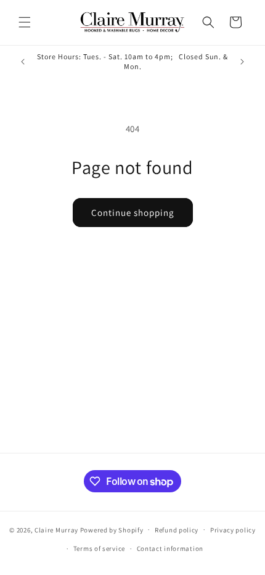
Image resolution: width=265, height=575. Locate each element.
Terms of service (99, 548)
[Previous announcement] (22, 61)
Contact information (170, 548)
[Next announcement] (242, 61)
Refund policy (176, 530)
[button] (24, 22)
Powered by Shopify (112, 529)
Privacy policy (233, 530)
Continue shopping (132, 212)
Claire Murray (56, 529)
